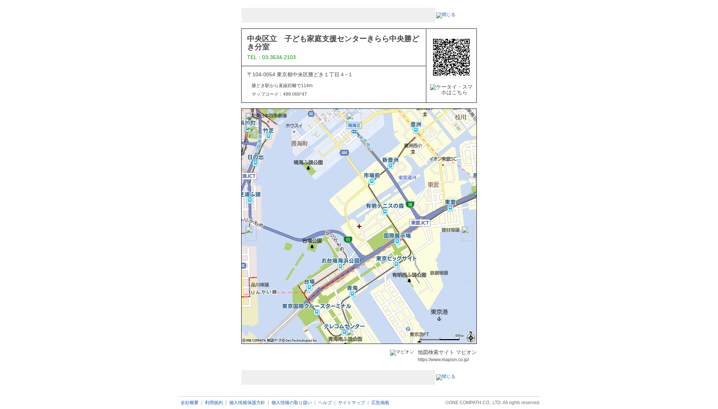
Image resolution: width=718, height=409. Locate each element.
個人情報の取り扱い (291, 402)
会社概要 (190, 402)
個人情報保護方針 (247, 402)
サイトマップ (351, 402)
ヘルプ (325, 402)
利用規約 (214, 402)
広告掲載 (380, 402)
